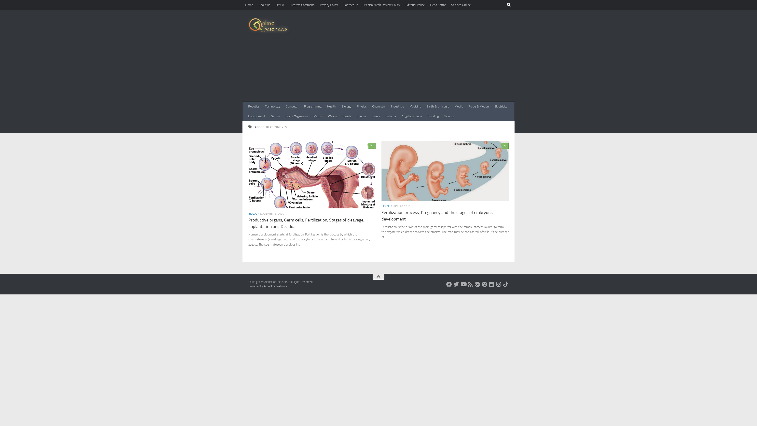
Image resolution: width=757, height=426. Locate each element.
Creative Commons (302, 5)
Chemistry (379, 106)
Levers (375, 116)
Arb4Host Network (275, 286)
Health (331, 106)
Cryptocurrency (412, 116)
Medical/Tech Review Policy (382, 5)
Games (275, 116)
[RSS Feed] (470, 284)
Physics (362, 106)
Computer (292, 106)
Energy (361, 116)
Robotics (253, 106)
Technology (272, 106)
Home (249, 5)
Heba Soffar (438, 5)
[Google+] (477, 284)
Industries (397, 106)
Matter (318, 116)
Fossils (346, 116)
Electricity (500, 106)
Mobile (459, 106)
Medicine (415, 106)
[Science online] (449, 284)
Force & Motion (479, 106)
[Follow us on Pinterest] (484, 284)
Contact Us (350, 5)
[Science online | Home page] (269, 26)
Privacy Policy (329, 5)
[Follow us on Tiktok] (506, 284)
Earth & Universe (438, 106)
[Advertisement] (378, 72)
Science (449, 116)
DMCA (280, 5)
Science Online (461, 5)
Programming (313, 106)
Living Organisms (296, 116)
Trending (433, 116)
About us (264, 5)
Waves (332, 116)
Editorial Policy (415, 5)
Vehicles (391, 116)
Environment (256, 116)
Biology (346, 106)
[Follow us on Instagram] (499, 284)
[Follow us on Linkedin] (491, 284)
